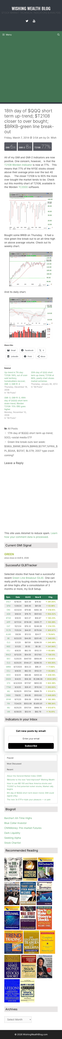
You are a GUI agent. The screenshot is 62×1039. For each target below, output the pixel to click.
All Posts (13, 428)
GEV (8, 659)
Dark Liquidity (12, 832)
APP (8, 622)
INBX (8, 695)
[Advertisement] (31, 71)
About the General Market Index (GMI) (24, 776)
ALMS (8, 634)
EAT (8, 626)
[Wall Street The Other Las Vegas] (28, 928)
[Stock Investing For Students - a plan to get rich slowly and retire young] (12, 904)
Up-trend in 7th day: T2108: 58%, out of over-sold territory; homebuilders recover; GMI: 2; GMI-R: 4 (16, 378)
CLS (8, 642)
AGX (8, 614)
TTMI (8, 687)
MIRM (8, 667)
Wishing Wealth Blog (31, 8)
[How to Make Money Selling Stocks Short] (12, 977)
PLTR (8, 630)
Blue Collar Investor (15, 823)
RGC (8, 646)
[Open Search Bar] (58, 34)
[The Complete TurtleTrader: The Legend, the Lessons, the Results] (47, 952)
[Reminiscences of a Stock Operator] (28, 977)
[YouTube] (34, 21)
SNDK (8, 679)
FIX (8, 703)
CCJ (8, 650)
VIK (8, 712)
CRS (8, 610)
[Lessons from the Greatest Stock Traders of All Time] (12, 1001)
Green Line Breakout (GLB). (28, 577)
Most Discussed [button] (14, 763)
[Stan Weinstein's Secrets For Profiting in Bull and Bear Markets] (44, 977)
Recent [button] (10, 769)
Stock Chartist (12, 842)
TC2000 (23, 187)
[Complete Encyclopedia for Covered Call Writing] (12, 928)
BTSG (8, 618)
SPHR (8, 699)
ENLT (8, 602)
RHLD (8, 655)
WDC (8, 675)
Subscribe (31, 745)
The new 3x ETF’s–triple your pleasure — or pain (29, 799)
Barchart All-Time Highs (18, 818)
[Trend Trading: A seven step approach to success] (13, 952)
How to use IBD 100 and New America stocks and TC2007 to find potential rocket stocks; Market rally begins (30, 786)
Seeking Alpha (12, 837)
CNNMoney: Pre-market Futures (23, 828)
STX (8, 683)
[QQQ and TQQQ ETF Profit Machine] (13, 880)
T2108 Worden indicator (18, 164)
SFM (8, 606)
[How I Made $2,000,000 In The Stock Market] (27, 1001)
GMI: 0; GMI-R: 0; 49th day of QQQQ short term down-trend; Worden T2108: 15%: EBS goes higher (16, 403)
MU (8, 691)
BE (8, 638)
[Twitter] (27, 21)
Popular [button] (10, 758)
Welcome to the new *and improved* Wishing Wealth (31, 779)
